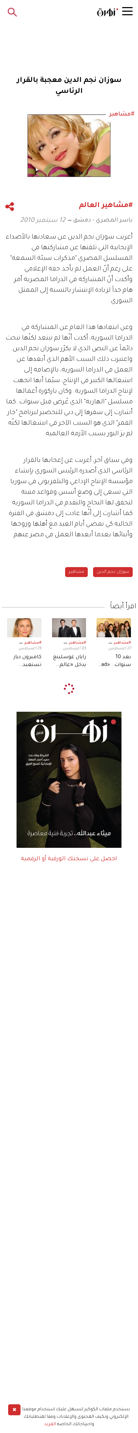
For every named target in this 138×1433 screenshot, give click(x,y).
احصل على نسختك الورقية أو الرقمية (69, 859)
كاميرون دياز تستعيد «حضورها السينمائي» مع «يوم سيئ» (27, 662)
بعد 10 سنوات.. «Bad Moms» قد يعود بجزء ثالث (114, 662)
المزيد (50, 1424)
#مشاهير (122, 643)
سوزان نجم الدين (113, 572)
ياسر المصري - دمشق (103, 220)
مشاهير (76, 572)
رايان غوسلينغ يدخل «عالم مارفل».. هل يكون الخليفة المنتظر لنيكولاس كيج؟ (69, 662)
